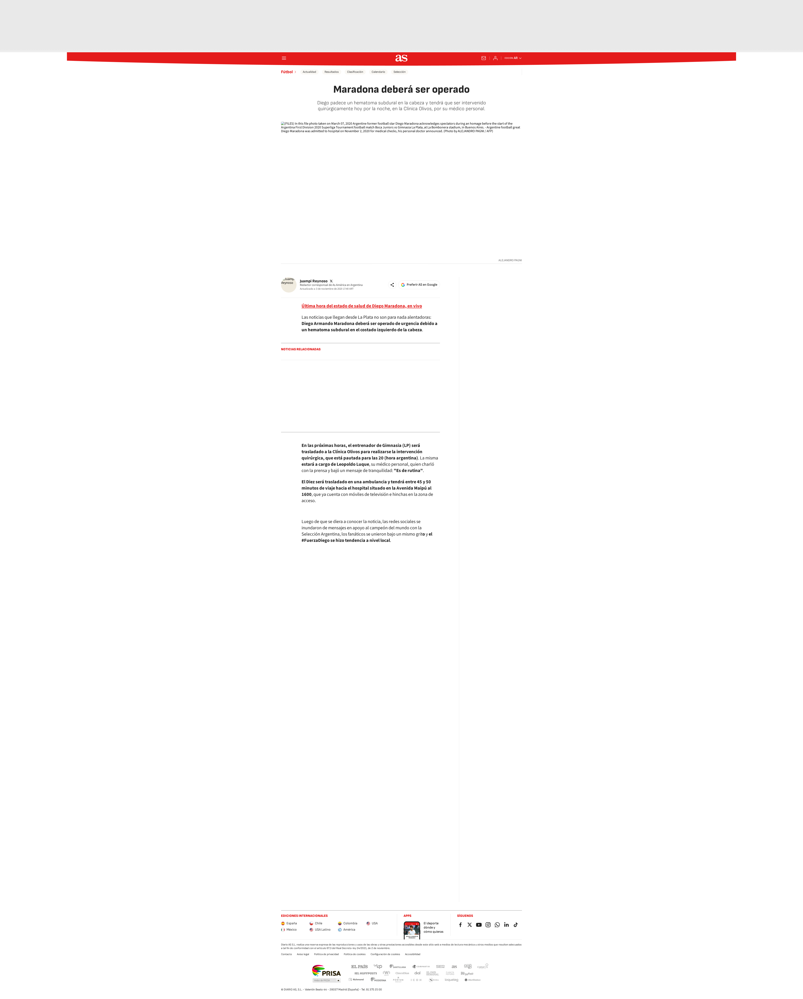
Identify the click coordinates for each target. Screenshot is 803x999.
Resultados (332, 72)
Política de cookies (355, 954)
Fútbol (287, 71)
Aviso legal (303, 954)
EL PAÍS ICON (416, 980)
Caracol (483, 966)
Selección (400, 72)
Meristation (473, 980)
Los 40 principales (378, 966)
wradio (386, 973)
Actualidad (309, 72)
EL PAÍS (359, 966)
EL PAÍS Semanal (432, 973)
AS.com (454, 966)
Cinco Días (402, 973)
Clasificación (355, 72)
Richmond (356, 979)
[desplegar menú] (284, 58)
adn (468, 966)
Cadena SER (440, 966)
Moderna (378, 980)
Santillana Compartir (421, 966)
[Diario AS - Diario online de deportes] (401, 58)
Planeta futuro (450, 973)
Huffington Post (365, 973)
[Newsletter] (483, 58)
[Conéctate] (495, 58)
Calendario (378, 72)
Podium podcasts (398, 980)
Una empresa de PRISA (326, 970)
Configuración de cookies (385, 954)
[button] (392, 285)
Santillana (398, 966)
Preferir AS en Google (422, 285)
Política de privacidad (326, 954)
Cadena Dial (418, 973)
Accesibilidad (412, 954)
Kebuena (467, 973)
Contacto (286, 954)
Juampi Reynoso (313, 281)
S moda (434, 980)
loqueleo (451, 980)
